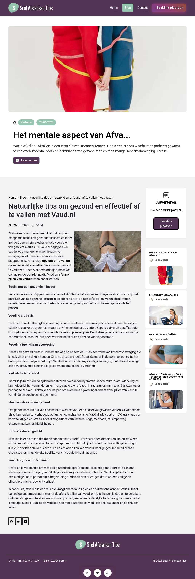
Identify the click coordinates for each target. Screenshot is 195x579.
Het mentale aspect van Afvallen (163, 253)
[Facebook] (87, 573)
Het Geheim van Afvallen (163, 294)
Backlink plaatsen (166, 223)
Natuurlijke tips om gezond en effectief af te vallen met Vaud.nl (71, 197)
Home (114, 8)
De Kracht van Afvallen (162, 334)
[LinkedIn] (108, 573)
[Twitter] (97, 573)
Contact (143, 8)
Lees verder (29, 160)
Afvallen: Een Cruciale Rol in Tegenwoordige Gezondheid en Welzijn (166, 376)
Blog (128, 8)
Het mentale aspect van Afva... (72, 135)
